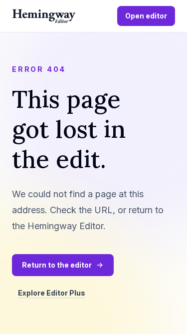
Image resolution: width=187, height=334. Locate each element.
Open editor (146, 15)
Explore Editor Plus (51, 293)
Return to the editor (57, 265)
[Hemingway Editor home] (44, 16)
